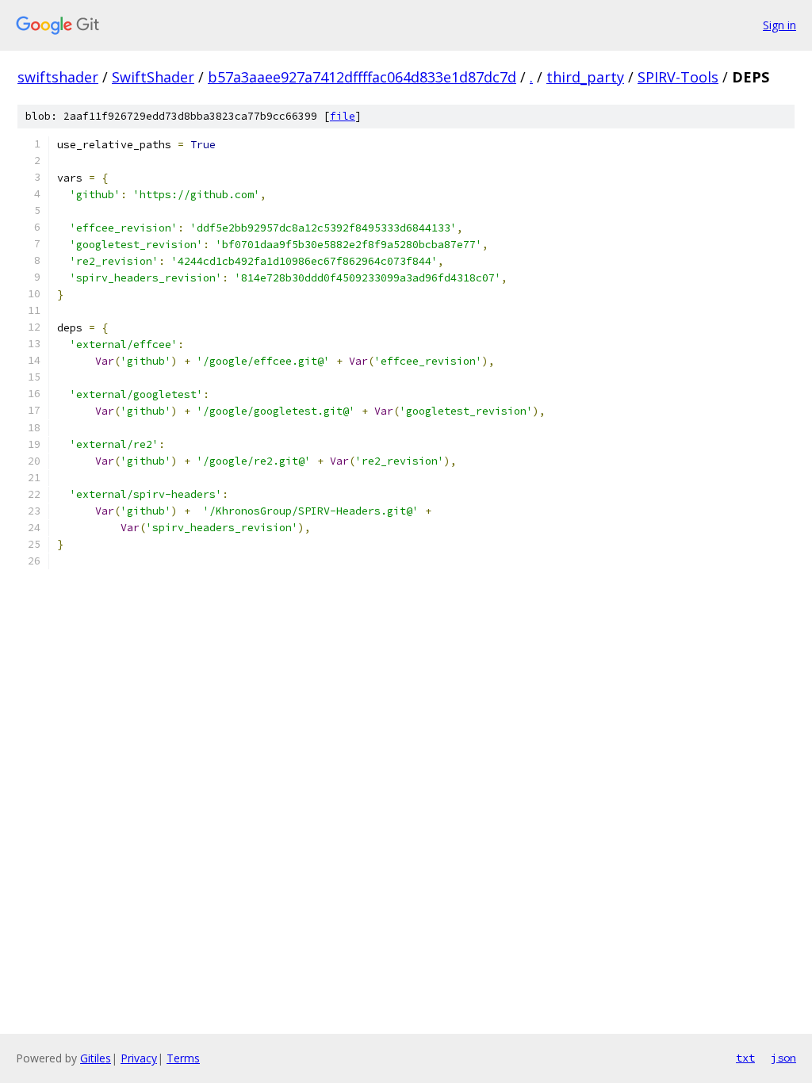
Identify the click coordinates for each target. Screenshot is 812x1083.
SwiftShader (153, 76)
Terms (183, 1058)
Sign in (779, 25)
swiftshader (57, 76)
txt (745, 1057)
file (342, 116)
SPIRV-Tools (678, 76)
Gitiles (95, 1058)
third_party (585, 76)
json (783, 1057)
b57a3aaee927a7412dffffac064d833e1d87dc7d (362, 76)
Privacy (139, 1058)
